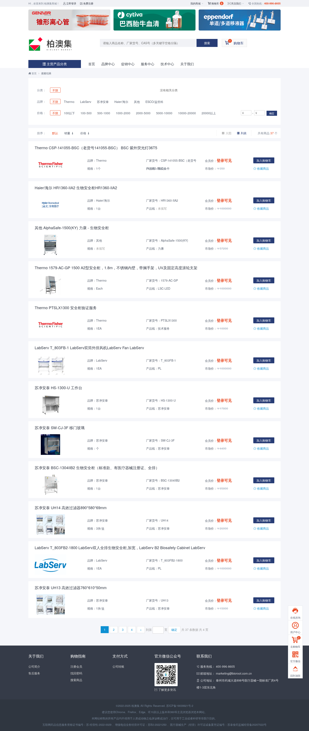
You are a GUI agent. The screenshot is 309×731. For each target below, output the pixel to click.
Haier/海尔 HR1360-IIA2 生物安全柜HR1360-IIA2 (76, 187)
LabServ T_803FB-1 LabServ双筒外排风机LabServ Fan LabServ (89, 347)
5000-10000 (164, 113)
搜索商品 (76, 680)
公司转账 (118, 666)
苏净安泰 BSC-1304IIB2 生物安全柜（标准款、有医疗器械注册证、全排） (97, 467)
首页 (91, 63)
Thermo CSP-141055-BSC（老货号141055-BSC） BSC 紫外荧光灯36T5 (96, 147)
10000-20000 (187, 113)
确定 (271, 113)
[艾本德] (240, 20)
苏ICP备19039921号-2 (179, 706)
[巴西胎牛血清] (154, 20)
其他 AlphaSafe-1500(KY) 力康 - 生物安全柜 (72, 227)
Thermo (69, 102)
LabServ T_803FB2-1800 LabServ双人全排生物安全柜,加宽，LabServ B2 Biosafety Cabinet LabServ (120, 547)
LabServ (85, 102)
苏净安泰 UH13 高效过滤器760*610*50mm (71, 587)
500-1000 (103, 113)
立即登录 (69, 3)
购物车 (215, 3)
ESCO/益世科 (154, 102)
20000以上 (209, 113)
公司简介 (34, 666)
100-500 (86, 113)
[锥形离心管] (69, 20)
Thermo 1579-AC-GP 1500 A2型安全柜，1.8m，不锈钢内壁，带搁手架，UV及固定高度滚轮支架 (116, 267)
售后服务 (34, 673)
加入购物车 (263, 160)
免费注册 (86, 3)
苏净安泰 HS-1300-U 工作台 (58, 387)
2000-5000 (143, 113)
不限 (55, 90)
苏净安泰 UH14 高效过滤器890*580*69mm (71, 507)
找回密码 (76, 673)
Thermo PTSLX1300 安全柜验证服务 (66, 307)
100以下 (69, 113)
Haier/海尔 (121, 102)
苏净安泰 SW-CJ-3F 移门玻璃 (60, 427)
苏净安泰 (103, 102)
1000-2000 (123, 113)
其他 (137, 102)
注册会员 (76, 666)
